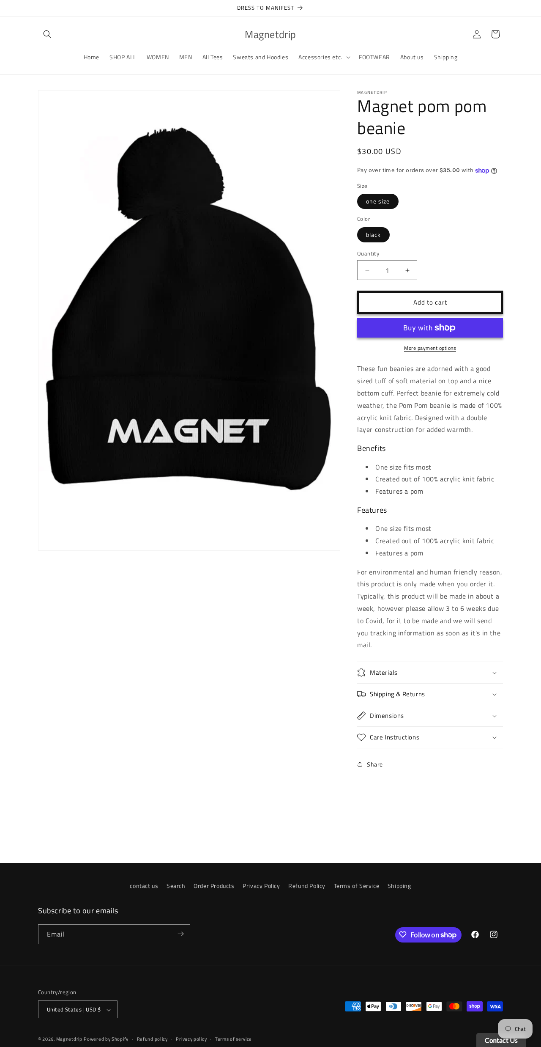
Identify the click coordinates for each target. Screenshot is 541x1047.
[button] (47, 34)
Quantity (368, 254)
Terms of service (233, 1039)
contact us (144, 885)
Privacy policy (191, 1039)
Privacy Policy (261, 885)
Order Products (214, 885)
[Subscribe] (180, 934)
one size (378, 201)
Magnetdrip (69, 1039)
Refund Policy (306, 885)
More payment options (430, 348)
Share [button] (375, 764)
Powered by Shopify (106, 1039)
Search (176, 885)
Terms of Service (357, 885)
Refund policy (152, 1039)
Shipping (399, 885)
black (373, 234)
